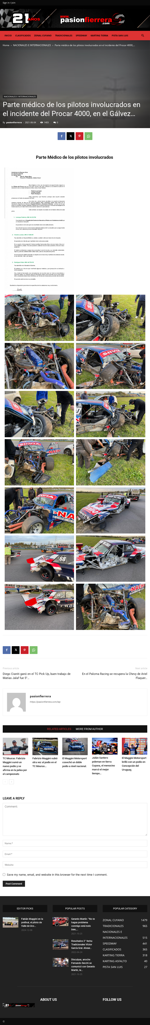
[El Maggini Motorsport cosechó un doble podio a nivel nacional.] (75, 746)
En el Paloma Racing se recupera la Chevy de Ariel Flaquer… (114, 676)
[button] (142, 35)
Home (6, 45)
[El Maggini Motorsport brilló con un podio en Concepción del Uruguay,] (134, 746)
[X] (70, 136)
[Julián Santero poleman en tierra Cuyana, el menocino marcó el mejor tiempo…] (104, 746)
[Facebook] (61, 136)
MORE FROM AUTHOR (89, 729)
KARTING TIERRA (99, 35)
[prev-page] (5, 781)
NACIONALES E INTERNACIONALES (32, 45)
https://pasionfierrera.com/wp (45, 701)
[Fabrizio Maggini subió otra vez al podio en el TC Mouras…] (45, 746)
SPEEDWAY (81, 35)
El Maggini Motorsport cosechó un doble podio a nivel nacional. (74, 762)
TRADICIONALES (63, 35)
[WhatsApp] (88, 136)
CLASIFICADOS (23, 35)
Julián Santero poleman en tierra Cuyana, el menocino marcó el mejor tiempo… (103, 765)
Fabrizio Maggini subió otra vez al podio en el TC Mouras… (44, 762)
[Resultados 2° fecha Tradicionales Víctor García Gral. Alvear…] (60, 944)
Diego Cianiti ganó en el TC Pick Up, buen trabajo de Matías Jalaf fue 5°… (37, 676)
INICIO (8, 35)
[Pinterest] (79, 136)
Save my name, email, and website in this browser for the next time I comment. (57, 874)
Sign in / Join (9, 2)
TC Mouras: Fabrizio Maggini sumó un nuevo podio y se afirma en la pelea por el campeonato (15, 766)
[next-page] (11, 781)
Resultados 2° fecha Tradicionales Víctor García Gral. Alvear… (81, 944)
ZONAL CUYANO (43, 35)
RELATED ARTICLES (59, 729)
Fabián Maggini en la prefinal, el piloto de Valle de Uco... (32, 922)
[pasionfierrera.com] (75, 18)
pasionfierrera (14, 122)
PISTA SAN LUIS (120, 35)
